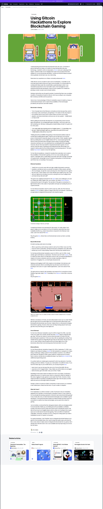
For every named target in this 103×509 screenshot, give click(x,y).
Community (7, 7)
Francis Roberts (65, 180)
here (64, 78)
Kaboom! (58, 273)
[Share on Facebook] (39, 432)
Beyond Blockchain (36, 241)
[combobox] (99, 4)
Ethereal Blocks (35, 347)
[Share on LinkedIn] (41, 432)
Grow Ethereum (35, 330)
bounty (37, 190)
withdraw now (59, 1)
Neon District (37, 150)
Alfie (45, 273)
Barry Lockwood (66, 356)
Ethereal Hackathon (36, 164)
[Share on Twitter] (37, 432)
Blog (2, 7)
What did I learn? (35, 389)
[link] (34, 29)
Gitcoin (56, 70)
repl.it (53, 178)
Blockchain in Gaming (36, 107)
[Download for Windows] (81, 4)
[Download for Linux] (83, 4)
